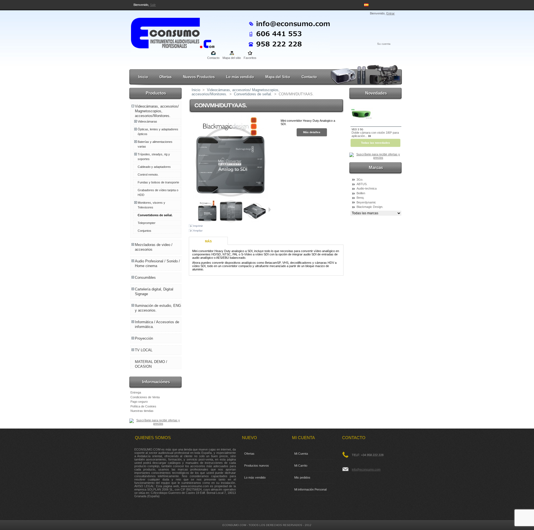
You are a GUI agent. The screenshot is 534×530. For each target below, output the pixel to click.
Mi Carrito (300, 465)
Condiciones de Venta (145, 397)
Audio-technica (367, 188)
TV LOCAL (143, 350)
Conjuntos (144, 230)
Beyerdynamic (366, 202)
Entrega (135, 392)
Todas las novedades (375, 142)
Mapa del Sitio (277, 77)
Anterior (194, 209)
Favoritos (250, 57)
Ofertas (165, 77)
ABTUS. (362, 184)
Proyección (144, 338)
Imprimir (198, 225)
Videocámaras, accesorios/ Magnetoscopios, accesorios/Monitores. (157, 111)
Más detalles (311, 132)
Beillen (361, 193)
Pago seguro (139, 401)
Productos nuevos (256, 465)
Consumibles (145, 277)
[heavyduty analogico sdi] (207, 221)
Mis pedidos (302, 477)
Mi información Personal (310, 489)
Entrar (390, 13)
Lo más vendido (240, 77)
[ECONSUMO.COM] (167, 32)
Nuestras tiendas (142, 410)
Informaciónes (156, 381)
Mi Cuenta (301, 453)
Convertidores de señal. (155, 215)
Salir (153, 4)
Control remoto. (148, 174)
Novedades (376, 93)
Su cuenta (383, 43)
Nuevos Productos (199, 77)
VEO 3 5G (357, 129)
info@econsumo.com (366, 469)
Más (208, 241)
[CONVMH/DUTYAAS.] (231, 221)
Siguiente (269, 209)
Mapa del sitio (231, 57)
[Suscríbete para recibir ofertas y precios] (155, 423)
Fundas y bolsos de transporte (158, 182)
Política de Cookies (143, 406)
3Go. (360, 179)
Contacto (213, 57)
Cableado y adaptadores (154, 166)
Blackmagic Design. (370, 206)
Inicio (143, 77)
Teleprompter (146, 223)
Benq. (360, 197)
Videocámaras (147, 121)
